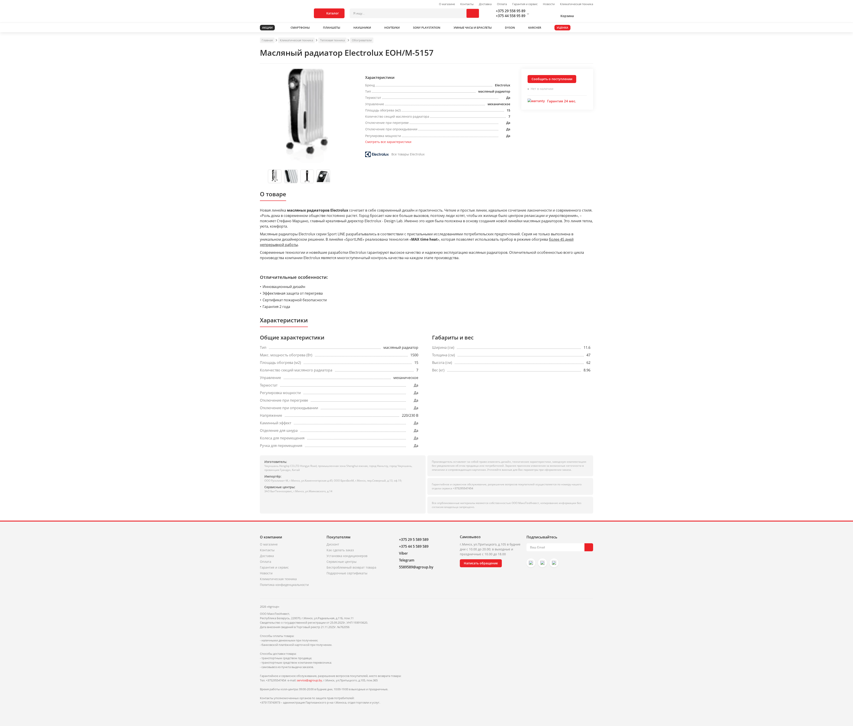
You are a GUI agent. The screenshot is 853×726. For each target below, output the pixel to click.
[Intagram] (530, 562)
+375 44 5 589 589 (413, 546)
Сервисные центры (342, 561)
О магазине (447, 4)
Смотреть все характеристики (388, 142)
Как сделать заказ (340, 550)
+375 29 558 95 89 (510, 10)
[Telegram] (554, 562)
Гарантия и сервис (525, 4)
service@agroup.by (309, 680)
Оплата (502, 4)
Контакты (467, 4)
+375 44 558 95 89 (510, 15)
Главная (267, 40)
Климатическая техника (576, 4)
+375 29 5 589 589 (413, 539)
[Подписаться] (588, 547)
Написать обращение (481, 563)
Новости (549, 4)
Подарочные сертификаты (347, 573)
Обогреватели (362, 40)
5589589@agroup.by (416, 567)
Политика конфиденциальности (284, 585)
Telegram (406, 560)
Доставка (485, 4)
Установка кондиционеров (347, 556)
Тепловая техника (332, 40)
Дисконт (333, 544)
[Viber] (542, 562)
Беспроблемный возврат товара (351, 567)
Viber (403, 553)
